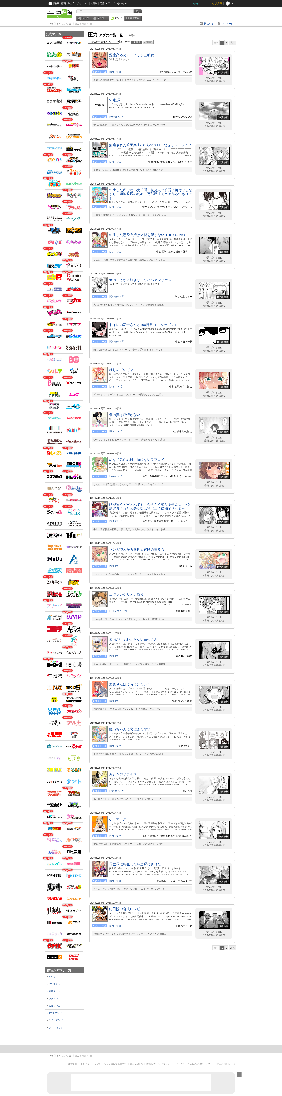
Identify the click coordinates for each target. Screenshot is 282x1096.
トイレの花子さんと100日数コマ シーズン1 (142, 325)
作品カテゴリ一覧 (59, 970)
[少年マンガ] (115, 161)
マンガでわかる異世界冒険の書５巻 (136, 549)
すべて (52, 976)
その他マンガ (56, 1020)
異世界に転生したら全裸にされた (135, 864)
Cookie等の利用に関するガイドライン (150, 1064)
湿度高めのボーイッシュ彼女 (131, 55)
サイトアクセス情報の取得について (191, 1064)
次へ (232, 42)
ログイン (196, 3)
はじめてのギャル (123, 370)
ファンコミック (57, 1027)
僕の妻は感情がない (124, 415)
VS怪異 (115, 100)
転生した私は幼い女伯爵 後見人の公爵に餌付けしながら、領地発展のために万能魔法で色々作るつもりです (150, 194)
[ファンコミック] (118, 611)
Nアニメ (110, 3)
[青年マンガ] (115, 71)
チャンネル (82, 3)
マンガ (118, 18)
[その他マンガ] (116, 116)
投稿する (208, 23)
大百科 (94, 3)
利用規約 (85, 1064)
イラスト (101, 18)
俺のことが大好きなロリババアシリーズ (140, 280)
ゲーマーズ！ (119, 819)
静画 (63, 3)
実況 (102, 3)
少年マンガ (54, 984)
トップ (85, 18)
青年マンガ (54, 991)
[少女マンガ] (115, 251)
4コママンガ (55, 1013)
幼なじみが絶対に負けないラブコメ (136, 460)
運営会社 (72, 1064)
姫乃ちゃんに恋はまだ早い (130, 729)
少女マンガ (54, 998)
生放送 (71, 3)
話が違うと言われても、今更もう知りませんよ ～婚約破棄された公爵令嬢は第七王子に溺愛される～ (149, 506)
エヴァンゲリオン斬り (126, 594)
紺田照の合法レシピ (124, 909)
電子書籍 (134, 18)
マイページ (227, 23)
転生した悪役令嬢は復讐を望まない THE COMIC (147, 235)
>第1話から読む (214, 78)
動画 (56, 3)
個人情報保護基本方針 (115, 1064)
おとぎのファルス (123, 774)
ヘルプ (96, 1064)
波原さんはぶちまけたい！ (130, 684)
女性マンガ (54, 1005)
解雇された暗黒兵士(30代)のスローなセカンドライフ (150, 145)
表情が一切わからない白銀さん (133, 639)
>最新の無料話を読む (214, 81)
